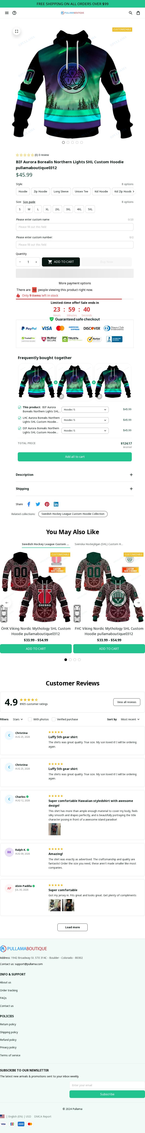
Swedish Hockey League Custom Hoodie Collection (73, 514)
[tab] (63, 142)
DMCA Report (42, 1116)
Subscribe (107, 1094)
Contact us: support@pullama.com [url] (21, 964)
